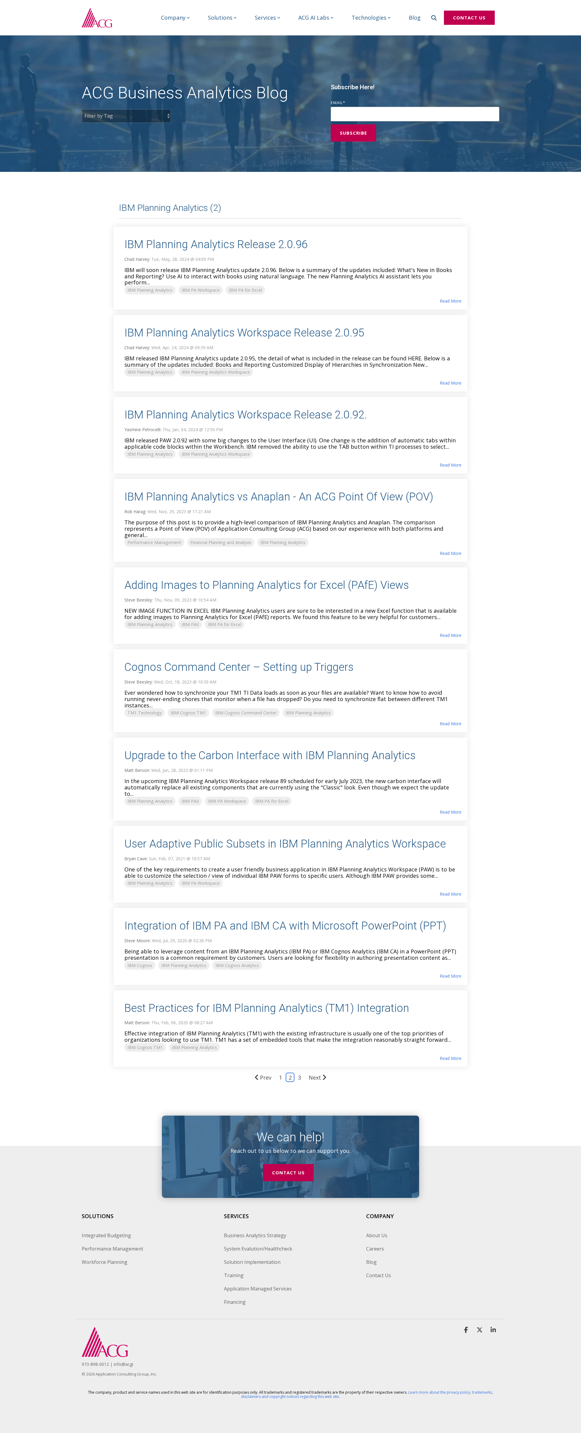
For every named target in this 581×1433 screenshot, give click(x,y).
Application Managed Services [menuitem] (258, 1288)
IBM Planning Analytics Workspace (216, 372)
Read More (450, 301)
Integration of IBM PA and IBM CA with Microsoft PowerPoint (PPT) (285, 926)
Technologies (369, 17)
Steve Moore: (138, 940)
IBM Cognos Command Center (246, 713)
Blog (415, 17)
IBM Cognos (139, 965)
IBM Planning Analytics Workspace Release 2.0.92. (245, 414)
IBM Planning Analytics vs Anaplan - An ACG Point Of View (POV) (278, 496)
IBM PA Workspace (201, 290)
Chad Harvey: (137, 259)
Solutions (220, 17)
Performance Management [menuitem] (112, 1248)
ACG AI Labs (313, 17)
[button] (466, 1330)
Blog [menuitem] (371, 1262)
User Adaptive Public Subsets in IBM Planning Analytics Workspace (285, 844)
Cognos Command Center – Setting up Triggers (238, 667)
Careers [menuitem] (375, 1248)
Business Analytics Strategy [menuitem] (255, 1235)
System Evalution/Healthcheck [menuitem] (258, 1248)
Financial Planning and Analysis (220, 542)
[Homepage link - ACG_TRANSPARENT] (105, 1353)
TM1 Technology (144, 713)
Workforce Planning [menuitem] (104, 1262)
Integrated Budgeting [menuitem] (106, 1235)
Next (315, 1077)
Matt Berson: (137, 770)
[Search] (434, 18)
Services (265, 17)
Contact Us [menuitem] (378, 1275)
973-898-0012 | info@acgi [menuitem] (107, 1364)
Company (173, 17)
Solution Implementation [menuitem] (252, 1262)
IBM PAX (190, 624)
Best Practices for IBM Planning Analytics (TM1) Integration (266, 1008)
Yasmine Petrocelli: (143, 429)
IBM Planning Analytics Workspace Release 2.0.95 (244, 332)
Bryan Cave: (136, 858)
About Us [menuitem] (376, 1235)
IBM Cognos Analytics (237, 965)
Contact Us (469, 18)
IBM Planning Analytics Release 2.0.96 (216, 244)
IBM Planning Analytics (149, 290)
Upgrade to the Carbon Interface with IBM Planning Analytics (269, 755)
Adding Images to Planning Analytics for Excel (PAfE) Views (266, 585)
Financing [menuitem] (235, 1302)
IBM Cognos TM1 (188, 713)
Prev (265, 1077)
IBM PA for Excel (245, 290)
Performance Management (154, 542)
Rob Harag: (135, 511)
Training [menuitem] (234, 1275)
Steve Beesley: (139, 600)
